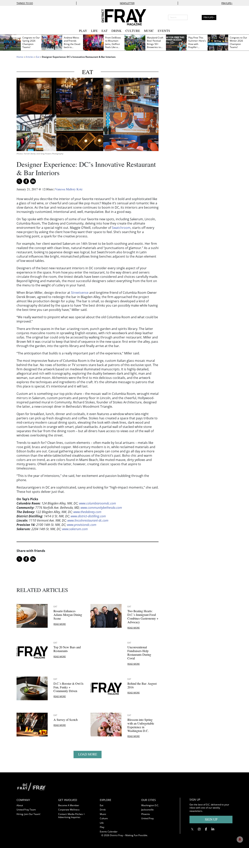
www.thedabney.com (87, 512)
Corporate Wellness (69, 809)
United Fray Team (26, 809)
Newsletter (127, 3)
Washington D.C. (150, 805)
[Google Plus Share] (199, 829)
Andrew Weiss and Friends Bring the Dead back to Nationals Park (72, 44)
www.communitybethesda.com (101, 507)
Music (149, 31)
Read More (59, 623)
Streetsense (80, 292)
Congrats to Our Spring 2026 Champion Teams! (31, 42)
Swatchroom (121, 228)
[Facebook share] (26, 181)
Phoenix (145, 814)
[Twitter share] (19, 181)
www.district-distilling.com (88, 516)
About (20, 805)
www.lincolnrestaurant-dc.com (87, 520)
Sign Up (211, 819)
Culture (132, 31)
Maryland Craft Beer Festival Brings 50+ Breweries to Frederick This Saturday (155, 45)
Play (83, 31)
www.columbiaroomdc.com (97, 503)
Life (94, 31)
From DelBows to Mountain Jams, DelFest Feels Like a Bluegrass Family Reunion (113, 45)
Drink (116, 31)
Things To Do (25, 3)
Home (20, 57)
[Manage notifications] (240, 839)
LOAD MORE (87, 754)
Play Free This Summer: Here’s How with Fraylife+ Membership (197, 44)
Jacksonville (147, 809)
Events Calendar (108, 831)
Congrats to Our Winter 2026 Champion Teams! (238, 42)
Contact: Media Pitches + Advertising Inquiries (71, 815)
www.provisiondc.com (81, 525)
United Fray (147, 818)
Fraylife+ (226, 3)
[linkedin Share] (33, 181)
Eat (105, 31)
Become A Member (68, 805)
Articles (29, 57)
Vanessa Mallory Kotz (68, 189)
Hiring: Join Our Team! (28, 814)
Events (164, 31)
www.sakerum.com (75, 529)
